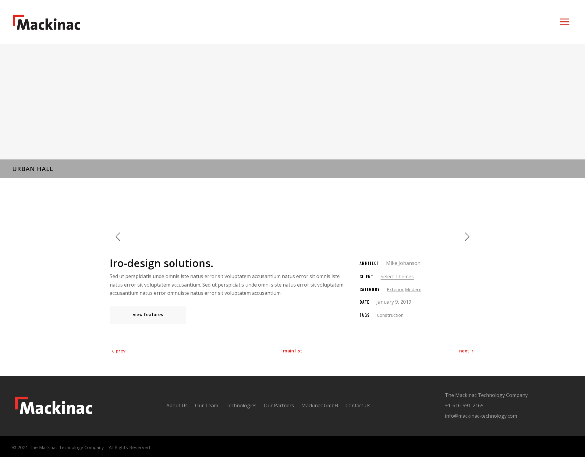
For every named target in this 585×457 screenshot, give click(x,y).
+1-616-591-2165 (464, 405)
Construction (390, 315)
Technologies (241, 405)
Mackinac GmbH (319, 405)
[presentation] (118, 236)
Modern (413, 289)
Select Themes (397, 276)
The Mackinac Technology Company (486, 395)
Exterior (395, 289)
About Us (177, 405)
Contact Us (358, 405)
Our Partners (279, 405)
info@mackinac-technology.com (481, 415)
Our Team (206, 405)
